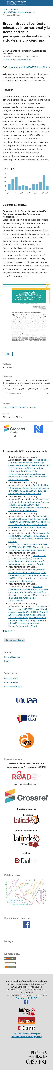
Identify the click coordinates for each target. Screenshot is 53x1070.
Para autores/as (11, 682)
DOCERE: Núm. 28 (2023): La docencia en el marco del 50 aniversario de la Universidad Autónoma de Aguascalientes (28, 596)
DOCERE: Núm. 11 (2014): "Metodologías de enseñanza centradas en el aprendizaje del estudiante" (28, 508)
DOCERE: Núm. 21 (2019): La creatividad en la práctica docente (27, 492)
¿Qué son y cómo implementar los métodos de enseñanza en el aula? (29, 502)
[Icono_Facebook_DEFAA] (26, 1003)
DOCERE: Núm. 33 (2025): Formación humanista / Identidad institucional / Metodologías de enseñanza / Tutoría (26, 561)
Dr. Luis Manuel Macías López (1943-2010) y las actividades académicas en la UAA (28, 609)
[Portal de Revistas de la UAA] (26, 722)
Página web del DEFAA (26, 998)
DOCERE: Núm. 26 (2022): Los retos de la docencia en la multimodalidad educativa (28, 526)
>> (14, 630)
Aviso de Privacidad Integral (26, 1033)
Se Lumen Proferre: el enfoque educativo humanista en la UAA (28, 589)
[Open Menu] (3, 3)
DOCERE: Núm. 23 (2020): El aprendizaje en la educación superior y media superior (29, 548)
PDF (9, 354)
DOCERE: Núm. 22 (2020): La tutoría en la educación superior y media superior (29, 539)
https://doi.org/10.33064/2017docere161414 (29, 67)
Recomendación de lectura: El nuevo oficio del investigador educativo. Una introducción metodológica (28, 519)
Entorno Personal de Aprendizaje (31, 544)
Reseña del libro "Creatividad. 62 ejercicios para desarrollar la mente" (28, 488)
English (7, 661)
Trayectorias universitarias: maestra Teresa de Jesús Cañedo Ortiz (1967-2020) (27, 572)
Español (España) (12, 657)
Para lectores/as (11, 678)
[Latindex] (26, 824)
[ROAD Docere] (26, 778)
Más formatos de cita (13, 393)
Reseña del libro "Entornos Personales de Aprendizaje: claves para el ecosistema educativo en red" (29, 462)
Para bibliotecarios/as (13, 686)
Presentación (39, 555)
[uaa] (26, 703)
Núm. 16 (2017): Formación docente (18, 12)
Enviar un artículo (14, 640)
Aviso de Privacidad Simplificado (27, 1036)
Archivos (14, 9)
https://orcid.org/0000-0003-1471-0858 (17, 59)
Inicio (5, 9)
